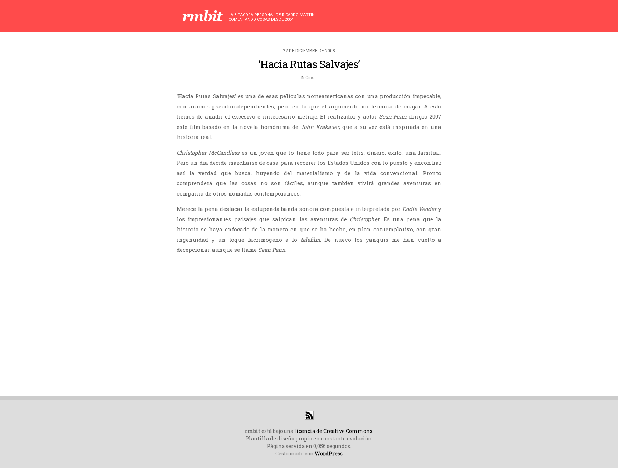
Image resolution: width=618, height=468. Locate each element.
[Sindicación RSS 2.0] (309, 417)
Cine (309, 77)
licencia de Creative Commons (333, 431)
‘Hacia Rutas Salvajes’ (309, 64)
